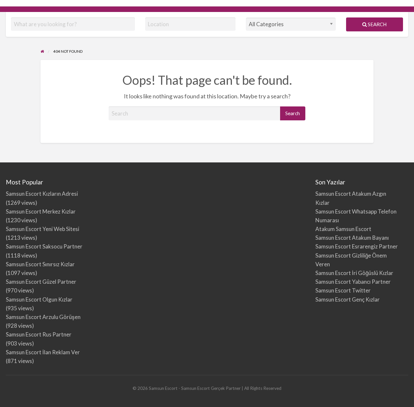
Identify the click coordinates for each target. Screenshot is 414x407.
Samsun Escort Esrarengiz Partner (356, 246)
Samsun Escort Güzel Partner (41, 281)
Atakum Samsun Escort (343, 229)
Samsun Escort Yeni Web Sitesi (42, 229)
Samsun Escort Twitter (343, 290)
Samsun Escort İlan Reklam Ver (43, 352)
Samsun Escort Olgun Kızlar (39, 299)
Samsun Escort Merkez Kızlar (41, 211)
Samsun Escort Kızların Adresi (42, 193)
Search (377, 24)
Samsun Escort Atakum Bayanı (352, 237)
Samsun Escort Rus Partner (38, 334)
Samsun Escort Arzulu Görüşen (43, 317)
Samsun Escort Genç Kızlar (347, 299)
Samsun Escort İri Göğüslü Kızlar (354, 273)
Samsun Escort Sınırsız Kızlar (40, 264)
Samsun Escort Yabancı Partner (353, 281)
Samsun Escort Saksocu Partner (44, 246)
